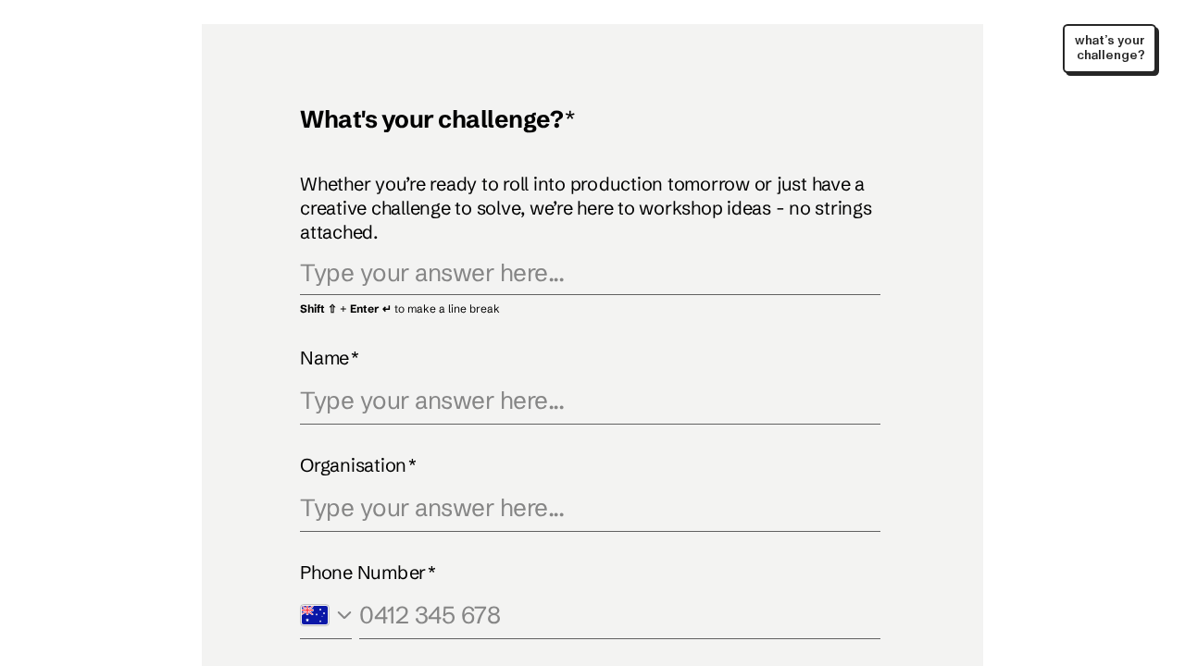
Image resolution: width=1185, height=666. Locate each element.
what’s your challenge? (1110, 47)
